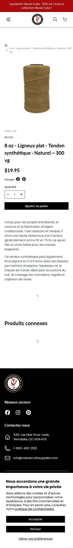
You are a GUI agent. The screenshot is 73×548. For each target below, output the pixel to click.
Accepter (35, 519)
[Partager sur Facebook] (18, 179)
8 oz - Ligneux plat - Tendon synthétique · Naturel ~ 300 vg (40, 50)
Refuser (35, 529)
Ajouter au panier (36, 206)
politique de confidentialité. (34, 509)
